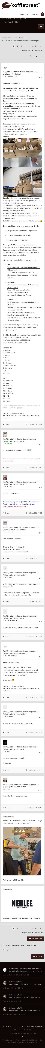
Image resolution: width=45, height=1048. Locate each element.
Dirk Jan (9, 486)
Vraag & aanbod (20, 38)
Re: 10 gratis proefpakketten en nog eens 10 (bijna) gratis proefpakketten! (21, 440)
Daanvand (10, 716)
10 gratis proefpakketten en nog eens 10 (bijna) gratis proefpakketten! (21, 17)
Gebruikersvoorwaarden (35, 1026)
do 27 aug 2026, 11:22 (21, 975)
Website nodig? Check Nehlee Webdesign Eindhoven (21, 918)
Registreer (34, 14)
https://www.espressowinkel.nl (14, 119)
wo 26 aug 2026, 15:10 (17, 1014)
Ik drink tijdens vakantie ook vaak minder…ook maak (25, 1010)
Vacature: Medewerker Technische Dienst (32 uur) (25, 969)
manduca (10, 532)
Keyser (9, 789)
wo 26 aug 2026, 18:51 (14, 1001)
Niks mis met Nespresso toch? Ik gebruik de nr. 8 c (25, 997)
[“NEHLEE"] (22, 916)
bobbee (9, 443)
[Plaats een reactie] (41, 26)
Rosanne (9, 577)
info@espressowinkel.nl (28, 250)
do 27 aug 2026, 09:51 (17, 988)
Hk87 (8, 751)
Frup (4, 1001)
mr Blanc (6, 988)
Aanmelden (24, 14)
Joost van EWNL (12, 76)
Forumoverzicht (6, 38)
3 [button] (21, 46)
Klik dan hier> (20, 880)
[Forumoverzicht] (21, 5)
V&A (16, 1026)
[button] (40, 46)
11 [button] (36, 46)
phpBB (12, 1040)
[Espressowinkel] (22, 875)
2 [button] (17, 46)
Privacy (22, 1026)
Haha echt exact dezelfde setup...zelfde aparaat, (25, 984)
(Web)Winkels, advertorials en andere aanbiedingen (21, 41)
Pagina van (27, 50)
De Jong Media (33, 1042)
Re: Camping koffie (15, 982)
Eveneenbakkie (12, 620)
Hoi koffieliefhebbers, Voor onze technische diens (25, 971)
